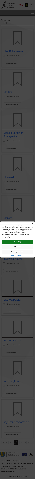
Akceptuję (17, 242)
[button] (32, 224)
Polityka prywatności (16, 255)
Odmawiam (17, 247)
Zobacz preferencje (17, 252)
